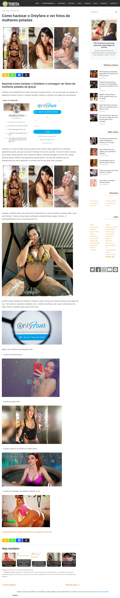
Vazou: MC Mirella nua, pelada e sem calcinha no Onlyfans (107, 151)
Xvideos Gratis (110, 254)
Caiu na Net (94, 227)
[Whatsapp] (12, 75)
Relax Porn (93, 245)
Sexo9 (92, 234)
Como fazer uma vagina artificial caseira (107, 181)
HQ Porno (109, 241)
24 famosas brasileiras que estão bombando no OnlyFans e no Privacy (108, 140)
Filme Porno (110, 243)
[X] (26, 75)
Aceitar (15, 595)
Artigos (5, 570)
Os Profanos (94, 201)
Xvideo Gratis (94, 238)
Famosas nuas (15, 10)
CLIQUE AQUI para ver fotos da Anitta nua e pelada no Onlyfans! (27, 532)
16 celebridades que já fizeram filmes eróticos (107, 161)
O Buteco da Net (111, 201)
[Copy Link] (5, 75)
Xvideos (92, 248)
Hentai (108, 225)
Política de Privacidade (101, 591)
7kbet (92, 225)
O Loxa (108, 205)
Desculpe (18, 572)
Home (3, 10)
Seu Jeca (93, 205)
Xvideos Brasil (110, 229)
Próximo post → (73, 585)
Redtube (93, 229)
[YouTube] (109, 271)
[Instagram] (104, 271)
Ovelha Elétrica (111, 203)
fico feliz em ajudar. (28, 572)
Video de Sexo (95, 243)
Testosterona (94, 203)
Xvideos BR (94, 241)
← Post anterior (9, 585)
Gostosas (21, 570)
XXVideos (93, 250)
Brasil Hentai (110, 234)
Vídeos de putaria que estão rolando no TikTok (108, 171)
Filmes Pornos (110, 232)
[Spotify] (115, 271)
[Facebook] (19, 75)
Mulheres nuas (28, 570)
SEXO (8, 10)
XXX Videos (94, 236)
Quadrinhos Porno (112, 227)
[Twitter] (92, 271)
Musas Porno (94, 232)
